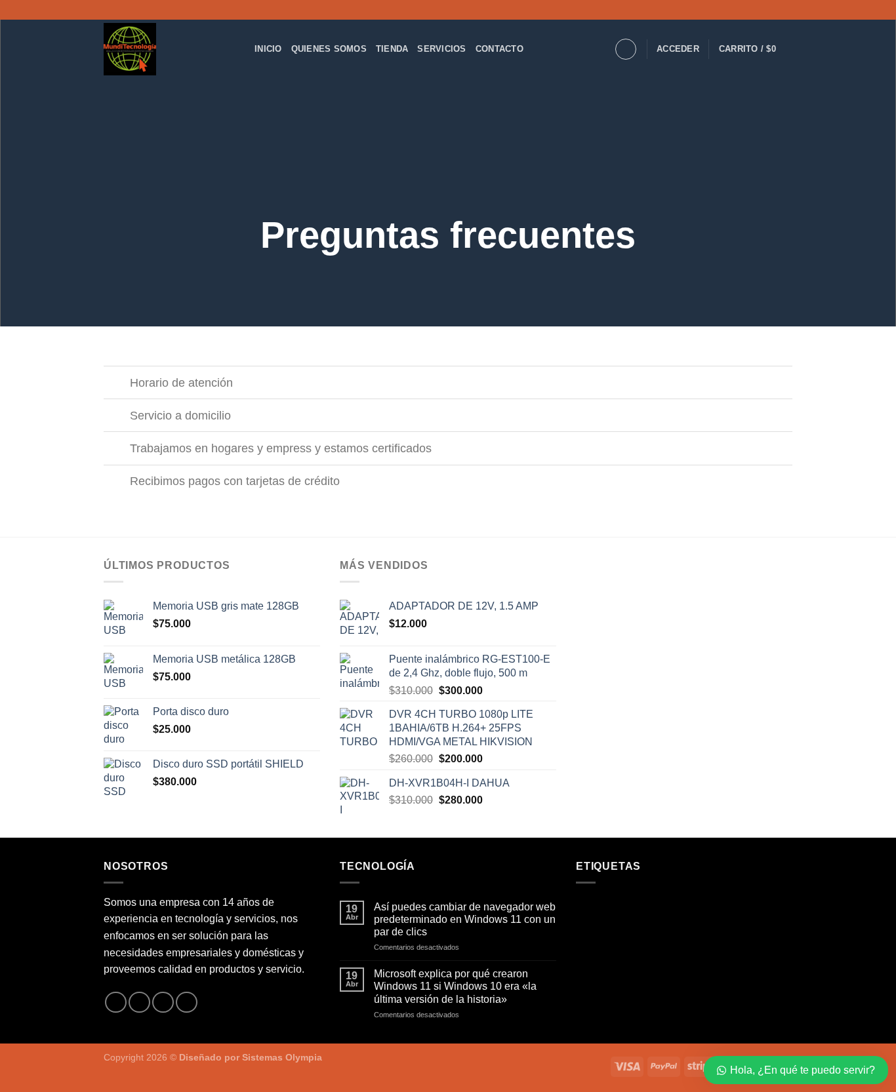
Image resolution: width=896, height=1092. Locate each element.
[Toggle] (116, 384)
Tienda (392, 49)
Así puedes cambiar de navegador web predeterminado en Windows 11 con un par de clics (465, 919)
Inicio (268, 49)
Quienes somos (329, 49)
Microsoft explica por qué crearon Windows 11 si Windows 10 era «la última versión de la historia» (455, 986)
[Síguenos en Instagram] (773, 9)
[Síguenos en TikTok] (786, 9)
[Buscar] (625, 49)
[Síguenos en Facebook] (761, 9)
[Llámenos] (186, 1002)
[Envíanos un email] (163, 1002)
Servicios (441, 49)
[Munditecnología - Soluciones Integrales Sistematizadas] (169, 49)
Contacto (499, 49)
